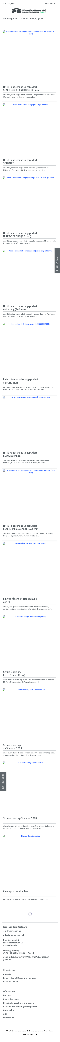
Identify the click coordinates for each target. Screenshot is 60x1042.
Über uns (7, 995)
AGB (5, 1014)
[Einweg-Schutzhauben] (29, 862)
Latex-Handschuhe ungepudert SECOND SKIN (20, 381)
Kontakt (7, 974)
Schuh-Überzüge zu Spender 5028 (12, 747)
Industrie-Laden (11, 999)
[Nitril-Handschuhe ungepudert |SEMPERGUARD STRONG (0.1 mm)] (29, 57)
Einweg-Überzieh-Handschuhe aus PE (20, 600)
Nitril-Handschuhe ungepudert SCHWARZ (20, 161)
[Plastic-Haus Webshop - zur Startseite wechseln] (29, 11)
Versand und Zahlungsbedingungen (20, 1006)
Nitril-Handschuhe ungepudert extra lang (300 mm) (20, 308)
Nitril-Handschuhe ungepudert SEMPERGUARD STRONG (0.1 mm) (21, 88)
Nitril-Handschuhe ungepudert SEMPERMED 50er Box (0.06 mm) (21, 527)
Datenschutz (9, 1010)
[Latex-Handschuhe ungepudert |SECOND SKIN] (29, 350)
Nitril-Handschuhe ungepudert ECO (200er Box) (20, 454)
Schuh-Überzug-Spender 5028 (20, 818)
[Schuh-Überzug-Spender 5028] (29, 789)
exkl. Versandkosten (47, 1031)
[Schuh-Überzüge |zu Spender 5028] (29, 715)
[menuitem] (50, 3)
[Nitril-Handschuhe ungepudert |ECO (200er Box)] (29, 423)
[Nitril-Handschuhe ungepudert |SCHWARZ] (29, 130)
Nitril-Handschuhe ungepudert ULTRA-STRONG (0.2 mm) (20, 235)
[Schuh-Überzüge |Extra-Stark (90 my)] (29, 642)
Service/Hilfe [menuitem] (9, 3)
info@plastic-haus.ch (13, 934)
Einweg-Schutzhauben (15, 891)
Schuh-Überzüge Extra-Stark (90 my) (14, 673)
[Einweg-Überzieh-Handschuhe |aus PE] (29, 569)
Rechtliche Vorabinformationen (18, 1002)
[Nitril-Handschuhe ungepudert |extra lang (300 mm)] (29, 277)
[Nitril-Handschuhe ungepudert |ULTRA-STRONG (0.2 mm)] (29, 203)
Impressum (8, 1017)
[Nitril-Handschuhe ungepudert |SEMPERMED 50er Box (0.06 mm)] (29, 496)
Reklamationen (10, 981)
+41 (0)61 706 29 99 (12, 931)
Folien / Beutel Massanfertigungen (19, 977)
